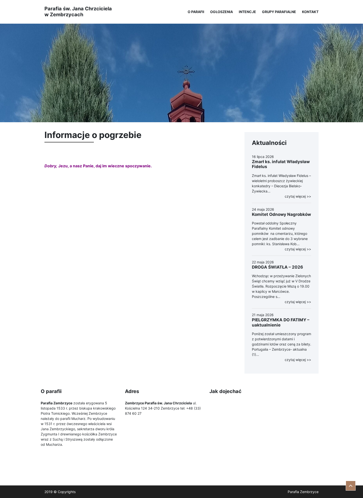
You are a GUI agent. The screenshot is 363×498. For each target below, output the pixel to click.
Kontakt (310, 12)
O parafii (196, 12)
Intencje (247, 12)
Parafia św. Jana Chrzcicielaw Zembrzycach (78, 11)
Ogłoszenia (221, 12)
